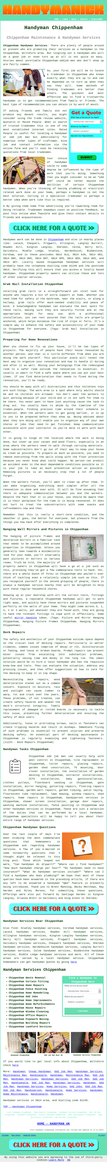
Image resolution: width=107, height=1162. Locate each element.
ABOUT (74, 19)
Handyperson (33, 1090)
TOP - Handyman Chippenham (22, 1106)
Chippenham (56, 239)
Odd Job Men (80, 1079)
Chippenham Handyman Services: (26, 45)
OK (68, 1160)
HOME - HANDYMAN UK (53, 1123)
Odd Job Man (63, 1071)
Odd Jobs (76, 1086)
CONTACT (84, 19)
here (74, 962)
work (19, 192)
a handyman (85, 49)
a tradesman (56, 74)
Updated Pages (29, 1135)
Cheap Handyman (40, 1071)
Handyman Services (89, 1071)
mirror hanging (26, 617)
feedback (91, 209)
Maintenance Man (15, 1075)
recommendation (34, 104)
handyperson (74, 797)
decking (73, 734)
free (41, 206)
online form (11, 148)
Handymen (19, 1071)
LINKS (65, 19)
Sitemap (5, 1135)
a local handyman (88, 812)
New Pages (16, 1135)
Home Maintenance (15, 1094)
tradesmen (68, 89)
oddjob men (67, 60)
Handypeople (38, 1075)
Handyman (56, 1075)
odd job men (56, 756)
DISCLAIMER (96, 19)
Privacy (101, 1135)
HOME (56, 19)
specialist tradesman (66, 196)
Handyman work (13, 239)
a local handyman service (62, 958)
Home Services (57, 1086)
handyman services (80, 262)
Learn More (56, 1160)
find (14, 928)
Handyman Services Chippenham (34, 970)
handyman (83, 53)
